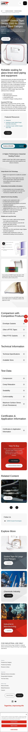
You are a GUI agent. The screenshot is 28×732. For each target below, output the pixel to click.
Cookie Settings (14, 729)
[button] (20, 3)
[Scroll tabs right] (24, 146)
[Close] (26, 714)
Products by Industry (6, 664)
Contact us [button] (19, 695)
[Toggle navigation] (25, 3)
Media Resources (5, 688)
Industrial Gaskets (17, 10)
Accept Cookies (14, 721)
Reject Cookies (14, 725)
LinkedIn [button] (12, 701)
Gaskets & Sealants (9, 10)
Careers (3, 690)
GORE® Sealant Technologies (14, 520)
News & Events (4, 685)
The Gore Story (4, 678)
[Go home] (1, 10)
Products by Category (6, 662)
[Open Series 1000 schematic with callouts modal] (3, 243)
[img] (14, 249)
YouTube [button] (15, 701)
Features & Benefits (8, 146)
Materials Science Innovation (8, 674)
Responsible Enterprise (6, 676)
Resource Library (5, 667)
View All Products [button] (9, 695)
